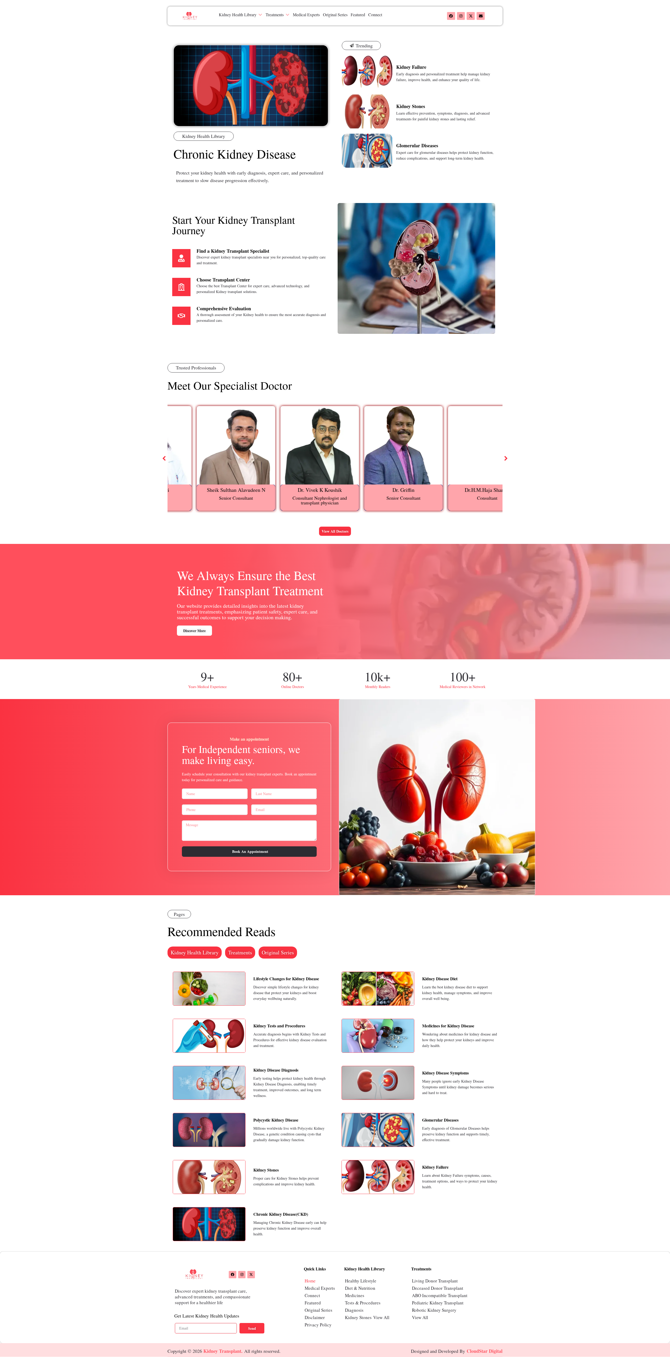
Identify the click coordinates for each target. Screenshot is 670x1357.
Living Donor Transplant (435, 1281)
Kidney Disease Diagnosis (275, 1070)
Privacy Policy (318, 1325)
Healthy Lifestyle (360, 1281)
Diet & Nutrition (360, 1288)
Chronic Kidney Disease (235, 153)
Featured (313, 1303)
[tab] (195, 953)
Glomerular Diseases (417, 145)
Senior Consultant (209, 498)
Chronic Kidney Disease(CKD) (280, 1214)
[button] (240, 15)
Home (310, 1281)
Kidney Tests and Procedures (279, 1026)
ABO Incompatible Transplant (439, 1295)
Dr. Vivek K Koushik (293, 489)
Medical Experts (320, 1288)
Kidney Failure (411, 67)
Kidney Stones (410, 106)
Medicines (354, 1295)
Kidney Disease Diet (439, 979)
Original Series (318, 1310)
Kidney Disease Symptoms (445, 1073)
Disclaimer (315, 1317)
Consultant (460, 498)
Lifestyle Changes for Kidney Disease (286, 979)
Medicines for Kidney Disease (448, 1026)
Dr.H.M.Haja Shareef (460, 489)
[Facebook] (451, 16)
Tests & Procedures (363, 1303)
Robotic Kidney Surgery (434, 1310)
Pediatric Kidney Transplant (438, 1303)
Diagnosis (354, 1310)
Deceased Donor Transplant (437, 1288)
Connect (312, 1295)
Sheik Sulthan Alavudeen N (209, 489)
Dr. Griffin (377, 489)
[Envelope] (481, 16)
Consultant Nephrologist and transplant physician (293, 500)
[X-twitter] (471, 16)
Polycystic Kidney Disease (275, 1120)
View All (381, 1317)
